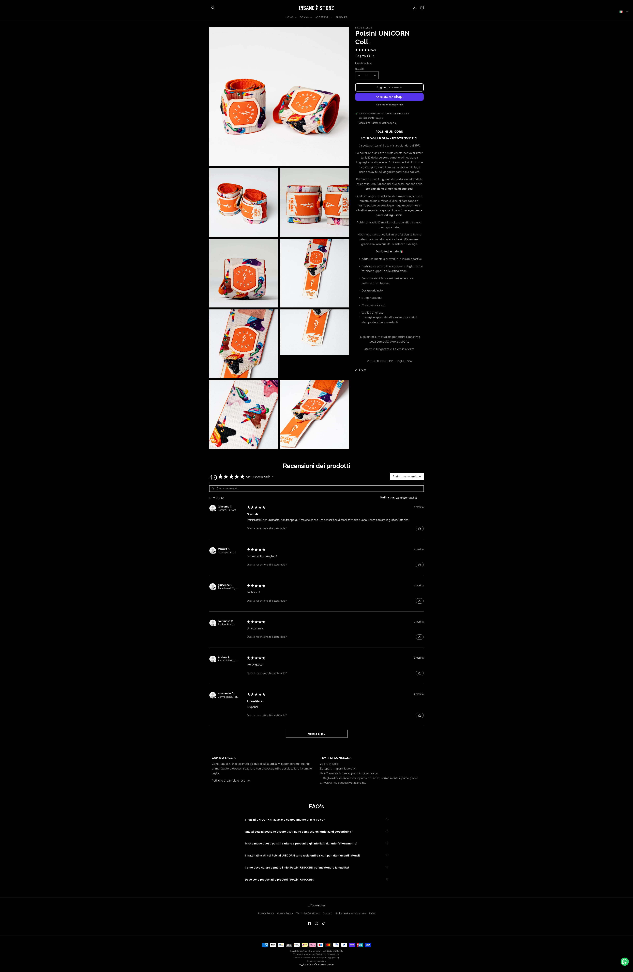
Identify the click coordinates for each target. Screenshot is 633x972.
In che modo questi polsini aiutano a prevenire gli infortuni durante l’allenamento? (301, 843)
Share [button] (362, 369)
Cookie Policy (285, 913)
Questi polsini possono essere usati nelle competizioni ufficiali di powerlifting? (299, 831)
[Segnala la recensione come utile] (420, 528)
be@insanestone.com (316, 961)
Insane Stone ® (304, 951)
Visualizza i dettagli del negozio (377, 123)
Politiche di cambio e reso (229, 780)
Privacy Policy (265, 913)
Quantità (359, 69)
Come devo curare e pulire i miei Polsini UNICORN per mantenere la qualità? (297, 867)
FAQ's (372, 913)
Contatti (327, 913)
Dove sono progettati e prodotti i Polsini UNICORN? (280, 879)
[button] (213, 7)
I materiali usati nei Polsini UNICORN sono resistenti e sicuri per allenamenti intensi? (302, 855)
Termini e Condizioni (308, 913)
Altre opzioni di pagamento (389, 105)
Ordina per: (387, 497)
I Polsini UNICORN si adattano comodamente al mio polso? (285, 819)
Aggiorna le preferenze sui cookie (316, 964)
